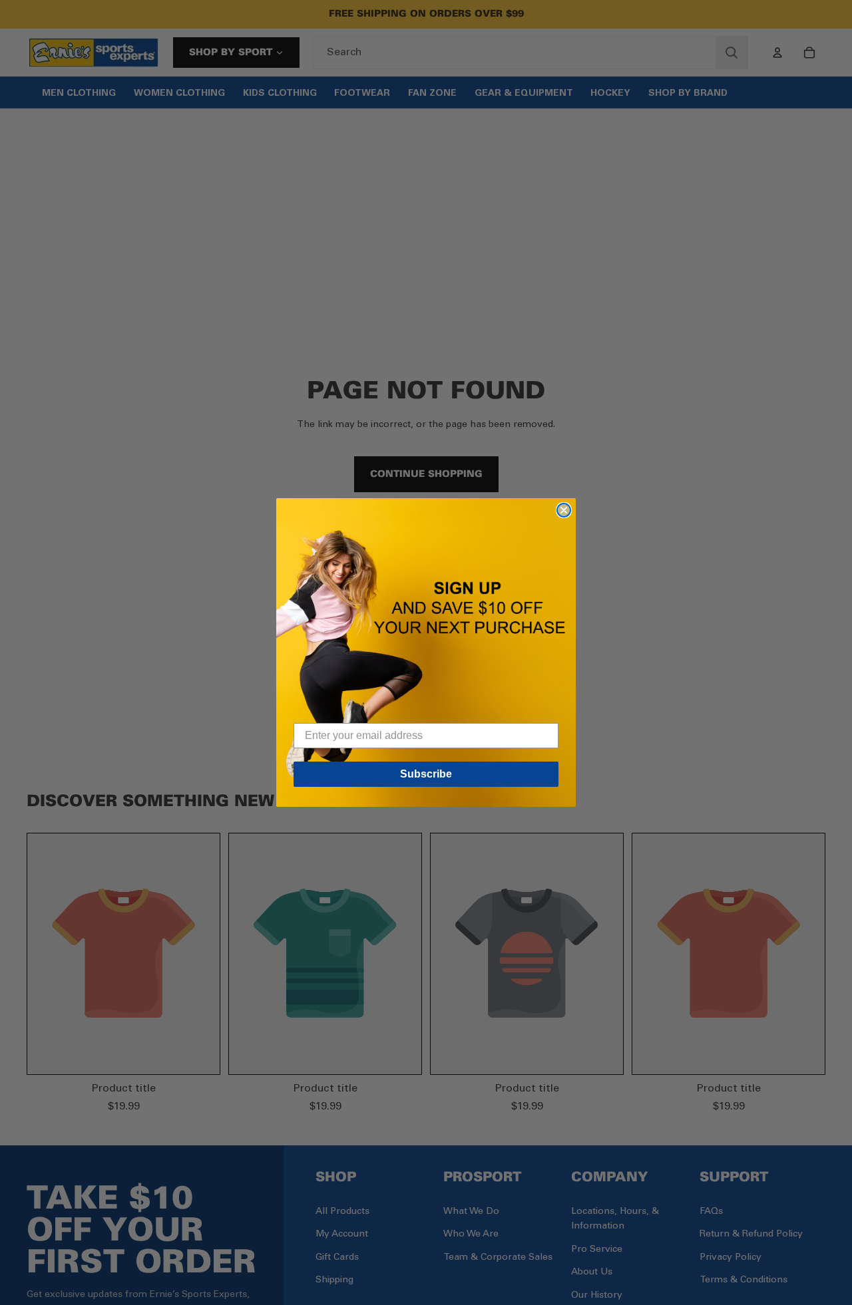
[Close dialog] (563, 510)
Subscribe (426, 774)
